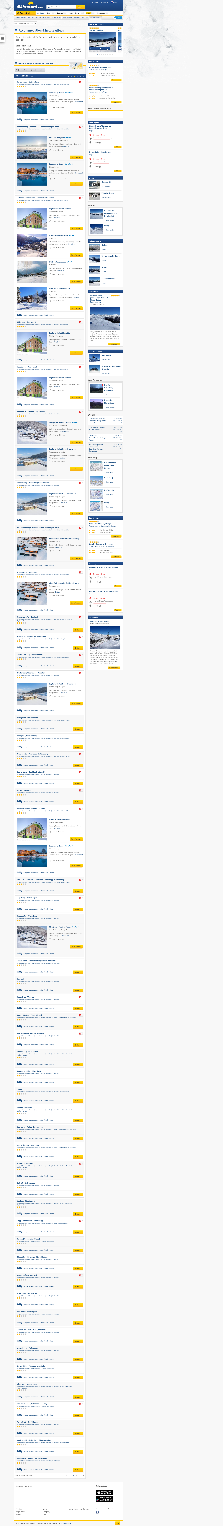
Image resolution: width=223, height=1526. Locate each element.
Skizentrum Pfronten (25, 997)
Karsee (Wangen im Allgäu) (28, 1239)
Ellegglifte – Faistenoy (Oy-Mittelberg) (33, 1257)
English (115, 2)
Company (46, 1512)
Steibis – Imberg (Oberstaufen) (30, 655)
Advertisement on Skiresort (79, 1509)
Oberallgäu (57, 84)
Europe (19, 84)
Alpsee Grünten (65, 720)
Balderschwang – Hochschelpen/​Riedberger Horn (38, 528)
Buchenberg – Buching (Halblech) (31, 772)
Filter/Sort (23, 70)
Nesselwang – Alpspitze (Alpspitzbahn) (33, 483)
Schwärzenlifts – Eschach (27, 617)
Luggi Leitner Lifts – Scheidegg (30, 1221)
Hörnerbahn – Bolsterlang (28, 82)
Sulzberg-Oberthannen (26, 1201)
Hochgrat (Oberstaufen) (27, 736)
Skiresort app (101, 1486)
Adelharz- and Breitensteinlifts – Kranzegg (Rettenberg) (40, 880)
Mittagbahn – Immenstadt (28, 718)
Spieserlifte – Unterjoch (27, 916)
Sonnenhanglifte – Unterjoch (29, 1071)
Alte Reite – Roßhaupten (27, 1312)
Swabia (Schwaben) (46, 84)
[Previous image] (91, 41)
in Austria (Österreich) (106, 546)
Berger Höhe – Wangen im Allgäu (31, 1366)
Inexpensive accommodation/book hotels (38, 120)
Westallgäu (73, 1017)
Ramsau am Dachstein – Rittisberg (103, 591)
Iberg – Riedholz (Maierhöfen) (29, 1015)
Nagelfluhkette (65, 639)
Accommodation (95, 17)
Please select (101, 13)
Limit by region (37, 70)
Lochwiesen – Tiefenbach (27, 1348)
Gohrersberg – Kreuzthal (27, 1052)
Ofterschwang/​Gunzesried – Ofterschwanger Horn (38, 127)
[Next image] (119, 41)
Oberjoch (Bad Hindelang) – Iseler (31, 412)
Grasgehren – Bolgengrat (27, 572)
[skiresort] (29, 5)
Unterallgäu (57, 1460)
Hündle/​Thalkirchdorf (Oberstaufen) (32, 637)
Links (45, 1509)
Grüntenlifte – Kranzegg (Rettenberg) (32, 754)
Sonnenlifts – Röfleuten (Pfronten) (31, 1330)
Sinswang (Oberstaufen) (27, 1275)
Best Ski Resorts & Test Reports (39, 17)
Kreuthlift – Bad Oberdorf (27, 1293)
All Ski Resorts (21, 17)
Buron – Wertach (24, 790)
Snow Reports (67, 17)
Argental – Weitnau (25, 1164)
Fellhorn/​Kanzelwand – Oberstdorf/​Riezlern (35, 198)
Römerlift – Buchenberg (27, 1384)
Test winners (94, 2)
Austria (91, 570)
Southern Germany (34, 1241)
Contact (19, 1509)
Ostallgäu (56, 485)
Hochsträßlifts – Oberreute (28, 1145)
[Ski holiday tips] (117, 18)
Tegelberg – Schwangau (27, 898)
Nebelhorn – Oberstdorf (27, 367)
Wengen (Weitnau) (24, 1108)
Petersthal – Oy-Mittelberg (28, 1422)
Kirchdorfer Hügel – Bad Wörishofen (32, 1458)
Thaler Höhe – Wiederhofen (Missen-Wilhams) (36, 961)
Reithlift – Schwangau (26, 1183)
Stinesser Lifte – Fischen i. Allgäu (31, 809)
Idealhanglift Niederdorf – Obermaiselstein (35, 1440)
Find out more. (66, 1523)
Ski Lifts (85, 17)
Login (45, 1514)
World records (104, 2)
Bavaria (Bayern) (34, 84)
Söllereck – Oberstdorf (26, 322)
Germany (25, 84)
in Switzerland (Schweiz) (107, 526)
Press (18, 1514)
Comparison (56, 17)
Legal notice (20, 1512)
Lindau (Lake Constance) (61, 1017)
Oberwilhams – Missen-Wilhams (30, 1033)
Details (65, 146)
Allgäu (91, 131)
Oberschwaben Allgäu (48, 1241)
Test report (64, 431)
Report (117, 147)
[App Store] (104, 1495)
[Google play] (104, 1501)
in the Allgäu (103, 69)
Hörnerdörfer (65, 84)
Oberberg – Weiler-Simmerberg (30, 1127)
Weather (77, 17)
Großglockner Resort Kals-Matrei (103, 567)
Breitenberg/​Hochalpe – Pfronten (31, 673)
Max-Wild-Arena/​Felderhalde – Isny (32, 1404)
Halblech (20, 979)
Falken (19, 1089)
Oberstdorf (64, 200)
